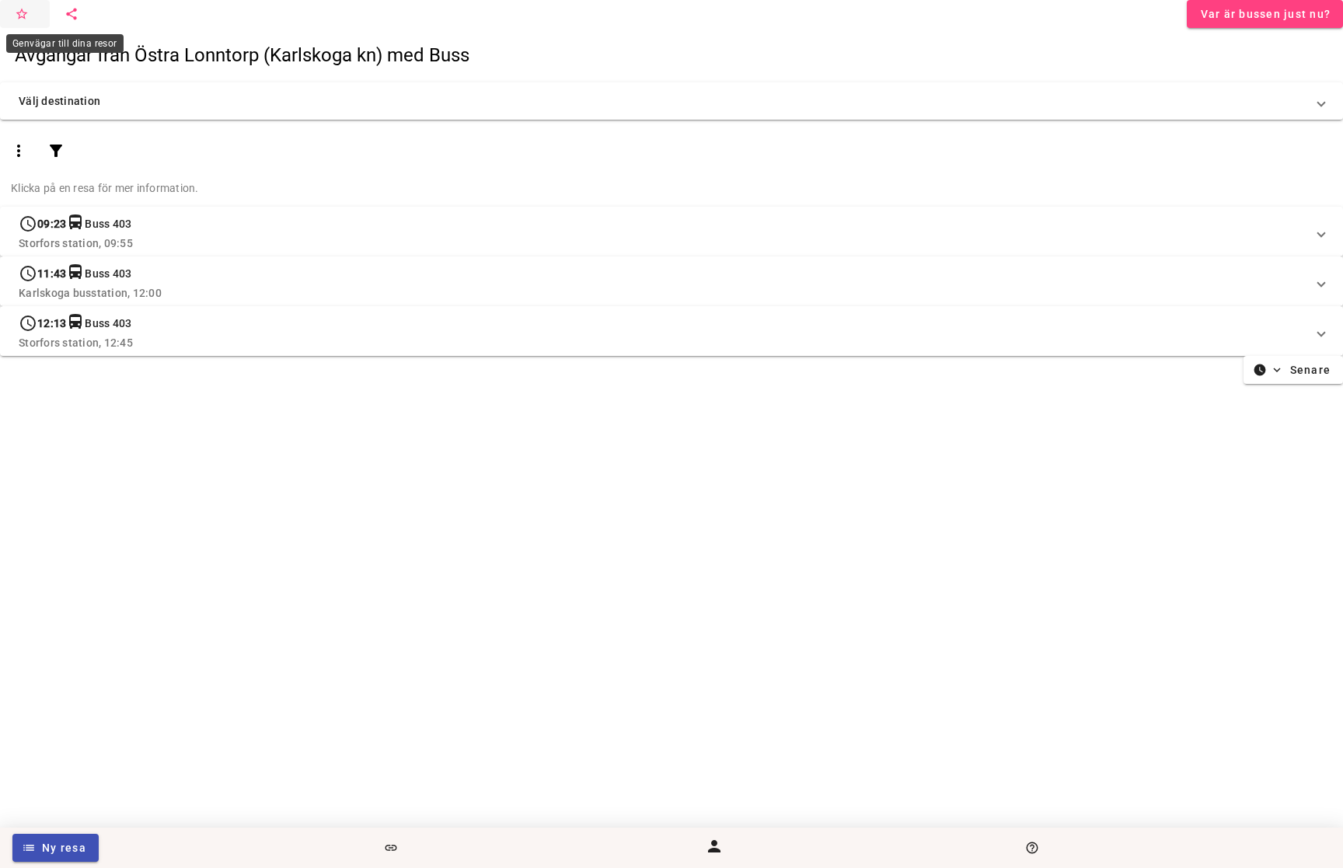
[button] (671, 101)
